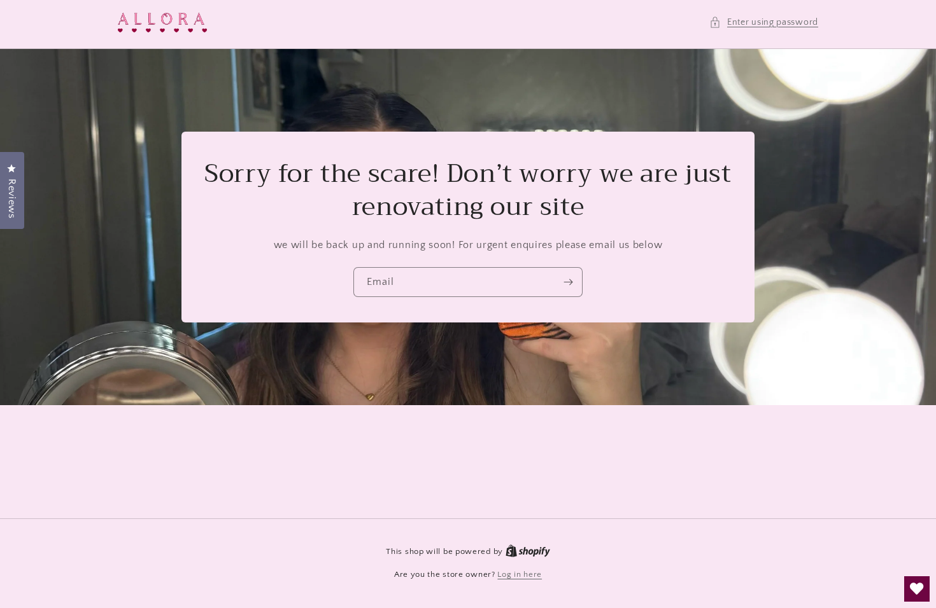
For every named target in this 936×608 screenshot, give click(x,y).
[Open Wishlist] (917, 589)
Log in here (519, 574)
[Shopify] (528, 551)
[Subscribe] (568, 281)
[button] (763, 23)
